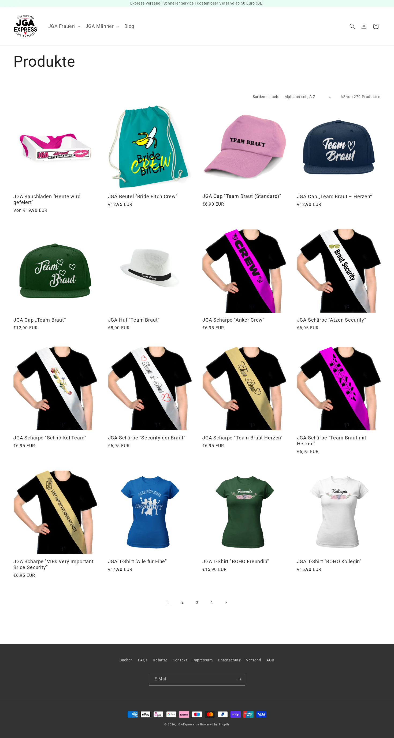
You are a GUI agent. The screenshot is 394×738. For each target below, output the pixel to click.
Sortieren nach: (266, 97)
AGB (270, 660)
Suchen (126, 660)
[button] (63, 26)
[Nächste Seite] (226, 602)
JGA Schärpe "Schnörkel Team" (49, 437)
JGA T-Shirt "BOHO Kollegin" (329, 561)
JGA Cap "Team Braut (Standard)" (241, 196)
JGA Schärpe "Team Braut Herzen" (242, 437)
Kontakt (180, 660)
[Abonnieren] (239, 679)
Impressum (202, 660)
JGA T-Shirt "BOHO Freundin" (235, 561)
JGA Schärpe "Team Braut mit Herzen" (332, 440)
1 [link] (168, 602)
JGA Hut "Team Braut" (134, 320)
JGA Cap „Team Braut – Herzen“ (334, 196)
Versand (253, 660)
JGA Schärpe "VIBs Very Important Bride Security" (53, 564)
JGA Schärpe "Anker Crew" (233, 320)
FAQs (142, 660)
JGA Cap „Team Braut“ (39, 320)
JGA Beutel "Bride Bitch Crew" (143, 196)
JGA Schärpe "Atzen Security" (331, 320)
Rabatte (160, 660)
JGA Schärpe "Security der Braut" (146, 437)
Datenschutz (229, 660)
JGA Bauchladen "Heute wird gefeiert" (47, 199)
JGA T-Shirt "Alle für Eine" (137, 561)
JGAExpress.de (188, 724)
